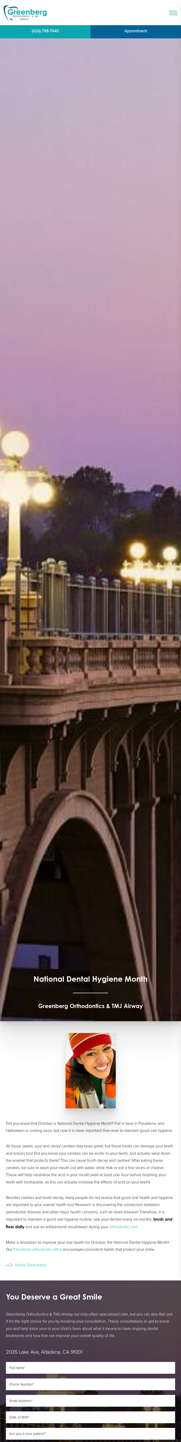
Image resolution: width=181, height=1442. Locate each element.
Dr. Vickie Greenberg (27, 1265)
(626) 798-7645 (45, 31)
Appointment (135, 31)
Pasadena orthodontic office (37, 1249)
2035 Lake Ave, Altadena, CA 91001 (44, 1352)
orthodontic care (123, 1227)
